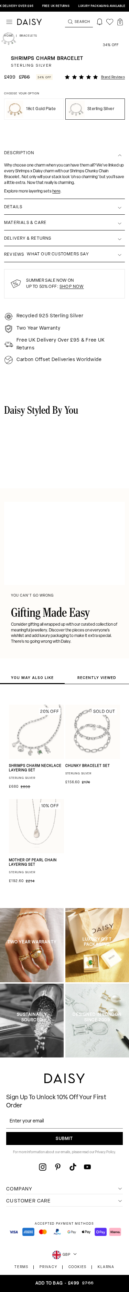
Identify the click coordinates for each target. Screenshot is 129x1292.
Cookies (77, 1267)
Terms (21, 1267)
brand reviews (113, 77)
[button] (120, 21)
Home (9, 36)
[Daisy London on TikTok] (73, 1167)
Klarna (106, 1267)
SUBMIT (64, 1139)
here (56, 191)
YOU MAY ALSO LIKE (32, 678)
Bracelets (28, 36)
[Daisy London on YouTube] (87, 1166)
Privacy (48, 1267)
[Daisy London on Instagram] (43, 1167)
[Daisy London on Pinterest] (58, 1167)
